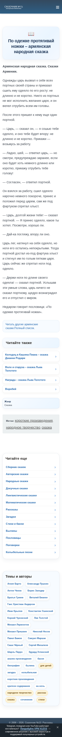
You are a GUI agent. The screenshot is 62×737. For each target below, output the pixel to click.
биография (13, 665)
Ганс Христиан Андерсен (21, 604)
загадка (11, 672)
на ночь (40, 686)
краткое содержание (18, 686)
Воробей (10, 388)
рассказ (42, 693)
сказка (47, 427)
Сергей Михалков (38, 645)
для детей (45, 665)
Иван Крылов (14, 611)
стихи (41, 699)
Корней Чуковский (17, 618)
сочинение (26, 699)
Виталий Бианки (38, 597)
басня (41, 659)
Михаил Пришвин (17, 631)
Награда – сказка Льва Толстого (25, 379)
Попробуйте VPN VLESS (33, 728)
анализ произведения (19, 659)
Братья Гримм (15, 597)
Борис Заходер (36, 590)
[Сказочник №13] (13, 7)
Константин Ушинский (40, 611)
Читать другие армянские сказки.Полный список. (22, 326)
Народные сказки (17, 481)
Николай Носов (41, 631)
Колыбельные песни (19, 552)
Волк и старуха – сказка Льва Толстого (23, 369)
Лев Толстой (41, 618)
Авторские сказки (17, 474)
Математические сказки (21, 502)
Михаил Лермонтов (18, 625)
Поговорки (12, 545)
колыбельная (29, 672)
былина (30, 665)
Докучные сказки (17, 488)
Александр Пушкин (37, 584)
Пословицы (13, 537)
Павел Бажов (14, 638)
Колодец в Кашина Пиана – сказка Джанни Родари (26, 356)
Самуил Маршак (37, 638)
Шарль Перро (15, 652)
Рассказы (12, 509)
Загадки (11, 516)
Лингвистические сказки (21, 495)
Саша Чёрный (15, 645)
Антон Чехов (14, 590)
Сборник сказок (16, 467)
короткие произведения (34, 420)
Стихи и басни (15, 523)
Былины (11, 530)
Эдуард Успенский (39, 652)
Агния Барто (14, 584)
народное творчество (23, 427)
